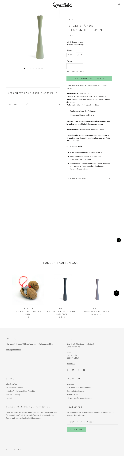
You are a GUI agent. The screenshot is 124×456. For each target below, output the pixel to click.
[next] (116, 293)
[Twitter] (73, 369)
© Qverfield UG (13, 449)
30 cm (79, 55)
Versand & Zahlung (13, 395)
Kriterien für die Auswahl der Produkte (20, 391)
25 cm (70, 55)
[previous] (7, 293)
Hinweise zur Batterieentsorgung (79, 398)
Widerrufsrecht (72, 395)
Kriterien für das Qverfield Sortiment (31, 93)
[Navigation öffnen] (5, 5)
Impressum (71, 364)
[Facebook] (68, 369)
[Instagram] (78, 369)
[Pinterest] (84, 369)
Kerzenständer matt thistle (96, 312)
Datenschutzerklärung (75, 391)
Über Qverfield (11, 384)
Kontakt (9, 398)
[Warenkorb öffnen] (119, 5)
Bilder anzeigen (77, 178)
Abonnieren (76, 429)
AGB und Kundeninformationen (79, 388)
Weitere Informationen (14, 388)
